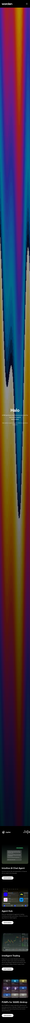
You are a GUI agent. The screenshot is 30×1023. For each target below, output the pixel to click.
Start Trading (7, 969)
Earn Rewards (7, 1015)
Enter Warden (7, 878)
